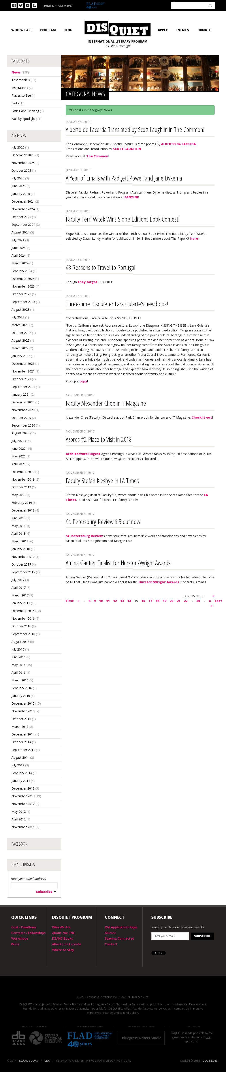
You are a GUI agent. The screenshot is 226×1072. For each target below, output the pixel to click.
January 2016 (20, 696)
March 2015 (19, 726)
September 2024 (23, 224)
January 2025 (20, 194)
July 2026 (17, 147)
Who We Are (21, 30)
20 (171, 601)
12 (115, 601)
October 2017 (21, 564)
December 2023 (22, 278)
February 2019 (21, 502)
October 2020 (21, 418)
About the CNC (63, 933)
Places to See (21, 95)
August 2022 (20, 340)
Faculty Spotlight (23, 119)
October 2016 (21, 626)
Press (15, 944)
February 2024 (21, 271)
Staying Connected (119, 938)
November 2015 (23, 711)
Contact (111, 944)
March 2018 (19, 541)
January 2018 (20, 549)
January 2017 (20, 603)
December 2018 (22, 510)
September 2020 (23, 425)
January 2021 (20, 394)
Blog (68, 30)
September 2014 (23, 750)
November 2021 (23, 371)
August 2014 (20, 757)
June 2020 (18, 448)
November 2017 (23, 557)
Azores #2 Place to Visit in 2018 (99, 439)
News (16, 72)
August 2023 (20, 309)
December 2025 (22, 155)
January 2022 (20, 356)
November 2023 (23, 286)
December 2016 (22, 611)
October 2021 (21, 379)
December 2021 (22, 363)
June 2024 (18, 248)
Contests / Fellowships (28, 933)
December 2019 (22, 472)
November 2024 (23, 209)
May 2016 (18, 665)
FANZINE (131, 197)
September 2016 (23, 634)
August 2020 (20, 433)
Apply (163, 30)
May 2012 (18, 811)
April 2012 (18, 819)
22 (185, 601)
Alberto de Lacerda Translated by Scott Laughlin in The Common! (135, 129)
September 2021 (23, 387)
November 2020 (23, 410)
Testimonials (20, 80)
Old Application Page (121, 927)
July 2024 (17, 240)
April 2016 (18, 672)
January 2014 (20, 781)
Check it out (202, 417)
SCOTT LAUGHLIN (127, 149)
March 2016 (19, 680)
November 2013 (23, 796)
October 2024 (21, 217)
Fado (15, 103)
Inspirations (19, 88)
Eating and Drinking (25, 111)
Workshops (19, 938)
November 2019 (23, 479)
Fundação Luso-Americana (106, 5)
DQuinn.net (211, 1061)
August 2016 (20, 641)
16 (143, 601)
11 (108, 601)
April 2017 (18, 587)
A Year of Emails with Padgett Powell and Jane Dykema (124, 177)
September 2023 (23, 302)
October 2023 (21, 294)
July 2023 (17, 317)
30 (198, 601)
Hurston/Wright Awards (159, 582)
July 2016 (17, 649)
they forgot (87, 282)
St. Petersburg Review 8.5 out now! (103, 521)
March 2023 (19, 325)
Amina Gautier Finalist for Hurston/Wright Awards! (119, 562)
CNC (158, 5)
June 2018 (18, 518)
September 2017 (23, 572)
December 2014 (22, 734)
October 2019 (21, 487)
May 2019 (18, 495)
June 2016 (18, 657)
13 (122, 601)
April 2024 (18, 255)
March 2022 (19, 348)
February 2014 (21, 773)
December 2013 (22, 788)
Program (48, 30)
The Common (97, 156)
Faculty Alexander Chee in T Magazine (106, 403)
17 (150, 601)
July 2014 (17, 765)
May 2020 (18, 456)
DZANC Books (62, 938)
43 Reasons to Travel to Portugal (100, 267)
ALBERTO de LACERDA (178, 144)
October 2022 (21, 333)
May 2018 (18, 526)
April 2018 (18, 533)
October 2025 (21, 170)
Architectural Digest (83, 454)
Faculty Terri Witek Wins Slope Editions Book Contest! (122, 219)
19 (164, 601)
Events (182, 30)
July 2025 (17, 178)
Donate (204, 30)
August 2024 (20, 232)
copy (83, 381)
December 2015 (22, 703)
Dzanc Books (137, 5)
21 (178, 601)
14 (129, 601)
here (194, 238)
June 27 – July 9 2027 (58, 6)
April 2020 (18, 464)
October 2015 (21, 719)
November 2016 (23, 618)
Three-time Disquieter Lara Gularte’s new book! (117, 303)
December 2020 (22, 402)
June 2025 (18, 186)
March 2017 (19, 595)
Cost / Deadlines (23, 927)
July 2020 (17, 441)
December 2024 (22, 201)
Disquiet (113, 988)
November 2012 (23, 804)
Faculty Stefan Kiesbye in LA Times (102, 480)
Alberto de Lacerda (66, 944)
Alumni (110, 933)
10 (101, 601)
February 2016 (21, 688)
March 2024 (19, 263)
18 (157, 601)
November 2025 (23, 163)
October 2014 (21, 742)
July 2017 (17, 580)
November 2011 (23, 827)
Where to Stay (63, 950)
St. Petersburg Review (84, 536)
